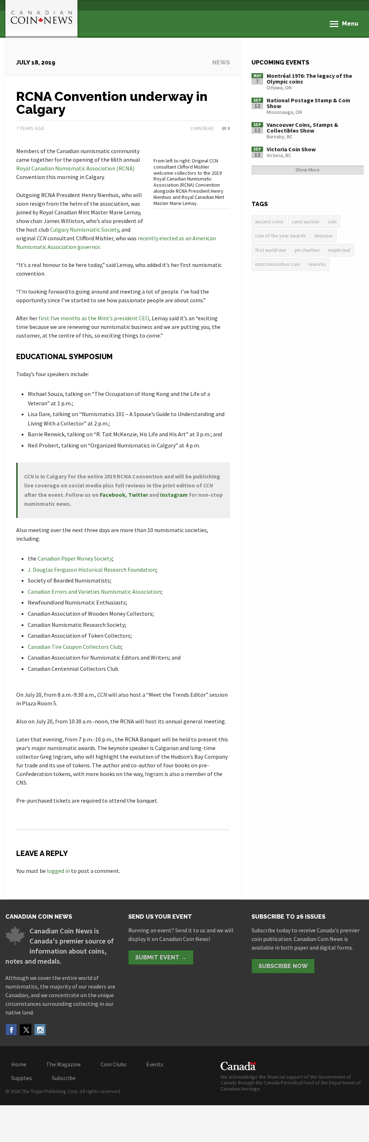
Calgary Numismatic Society (84, 229)
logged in (58, 870)
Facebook (112, 494)
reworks (317, 264)
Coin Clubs (113, 1064)
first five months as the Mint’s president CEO (94, 318)
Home (18, 1064)
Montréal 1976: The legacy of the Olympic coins (309, 78)
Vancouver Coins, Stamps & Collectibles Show (302, 127)
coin (332, 221)
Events (154, 1064)
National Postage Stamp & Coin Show (308, 103)
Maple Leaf (339, 250)
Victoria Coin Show (291, 149)
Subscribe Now (283, 966)
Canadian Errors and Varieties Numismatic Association (94, 591)
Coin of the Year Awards (280, 235)
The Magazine (63, 1064)
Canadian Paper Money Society (74, 558)
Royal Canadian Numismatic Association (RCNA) (75, 168)
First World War (270, 250)
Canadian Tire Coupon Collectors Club (74, 646)
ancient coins (269, 221)
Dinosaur (323, 235)
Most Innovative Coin (277, 264)
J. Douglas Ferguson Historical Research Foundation (92, 569)
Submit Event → (161, 957)
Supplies (21, 1077)
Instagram (174, 494)
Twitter (138, 494)
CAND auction (305, 221)
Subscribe (64, 1077)
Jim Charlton (307, 250)
